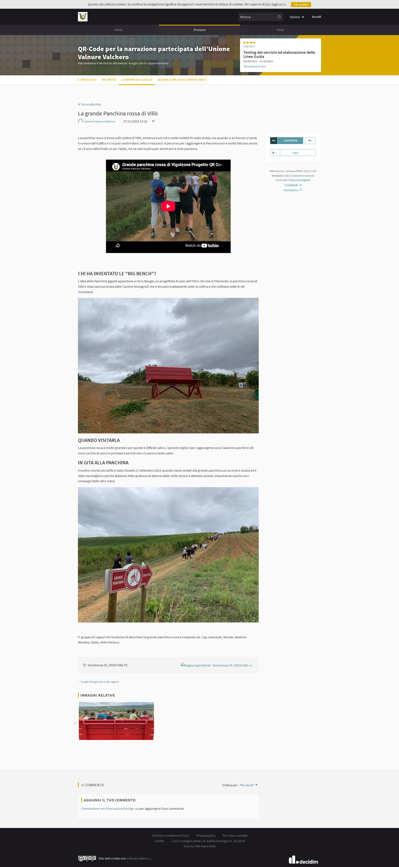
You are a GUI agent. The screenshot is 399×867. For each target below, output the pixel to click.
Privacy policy (205, 835)
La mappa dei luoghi (137, 79)
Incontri (109, 79)
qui (283, 4)
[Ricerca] (279, 17)
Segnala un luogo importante (182, 79)
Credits (159, 841)
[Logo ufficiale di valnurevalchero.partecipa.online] (82, 16)
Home (118, 30)
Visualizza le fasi (254, 66)
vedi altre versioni (303, 175)
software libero (139, 858)
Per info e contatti (235, 835)
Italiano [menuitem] (295, 17)
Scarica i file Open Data (199, 846)
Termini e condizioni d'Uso (170, 835)
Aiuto (280, 30)
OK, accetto (301, 4)
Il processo (87, 79)
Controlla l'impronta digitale (293, 180)
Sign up (133, 808)
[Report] (153, 121)
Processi (200, 30)
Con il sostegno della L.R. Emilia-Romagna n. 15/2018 (208, 841)
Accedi (316, 17)
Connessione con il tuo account (103, 808)
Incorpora (291, 190)
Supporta (293, 140)
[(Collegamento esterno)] (217, 665)
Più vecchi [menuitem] (247, 785)
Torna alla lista (90, 104)
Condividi (291, 185)
